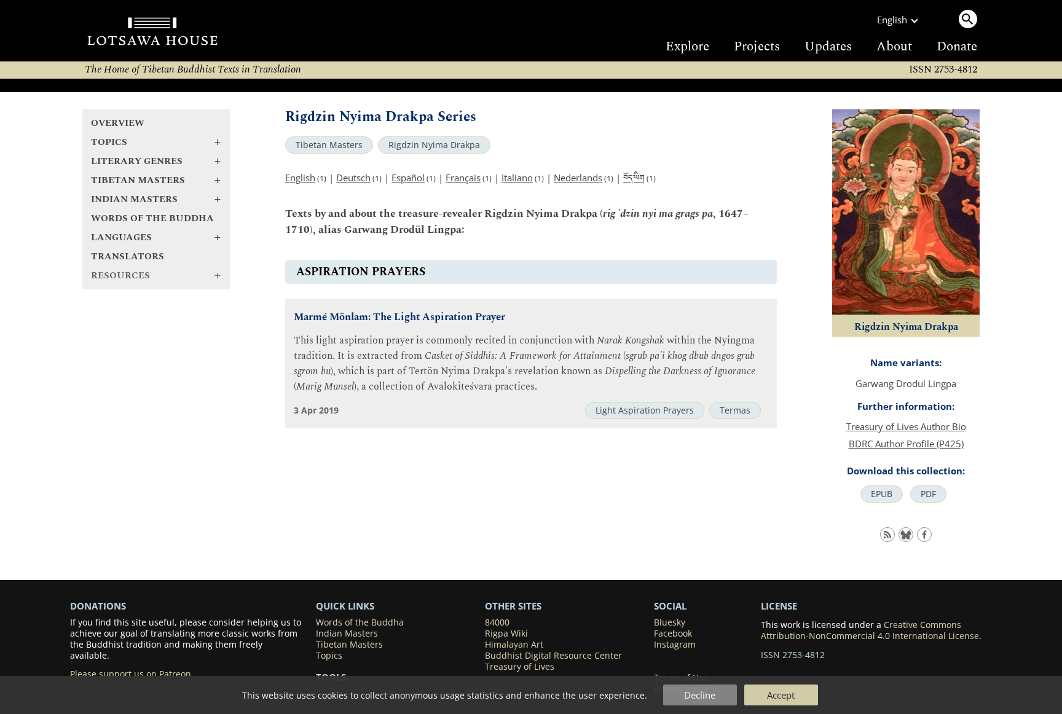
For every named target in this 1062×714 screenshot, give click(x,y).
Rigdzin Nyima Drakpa (434, 145)
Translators (127, 256)
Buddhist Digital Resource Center (553, 655)
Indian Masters (347, 633)
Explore (687, 47)
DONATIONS (98, 606)
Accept (781, 695)
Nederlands (578, 177)
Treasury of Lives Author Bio (906, 426)
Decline (699, 695)
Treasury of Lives (519, 666)
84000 (497, 622)
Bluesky (669, 622)
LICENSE (779, 606)
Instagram (675, 644)
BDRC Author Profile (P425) (906, 443)
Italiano (517, 177)
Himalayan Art (514, 644)
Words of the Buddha (152, 218)
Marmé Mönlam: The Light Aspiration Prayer (399, 317)
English (300, 177)
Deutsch (353, 177)
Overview (117, 123)
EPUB (881, 494)
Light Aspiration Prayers (645, 410)
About (894, 47)
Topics (329, 655)
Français (463, 177)
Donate (957, 47)
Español (408, 177)
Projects (757, 47)
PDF (928, 494)
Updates (828, 47)
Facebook (673, 633)
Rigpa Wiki (506, 633)
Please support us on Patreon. (132, 674)
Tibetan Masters (329, 145)
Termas (735, 410)
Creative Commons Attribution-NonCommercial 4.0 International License (870, 630)
